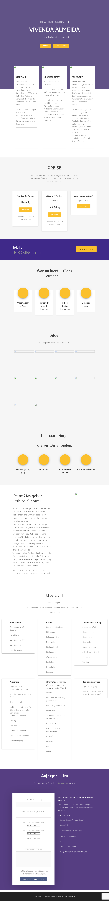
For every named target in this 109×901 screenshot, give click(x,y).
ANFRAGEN (25, 209)
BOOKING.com (26, 252)
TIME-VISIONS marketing (68, 896)
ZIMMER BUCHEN (86, 249)
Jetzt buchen (61, 46)
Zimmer (45, 46)
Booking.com (63, 783)
